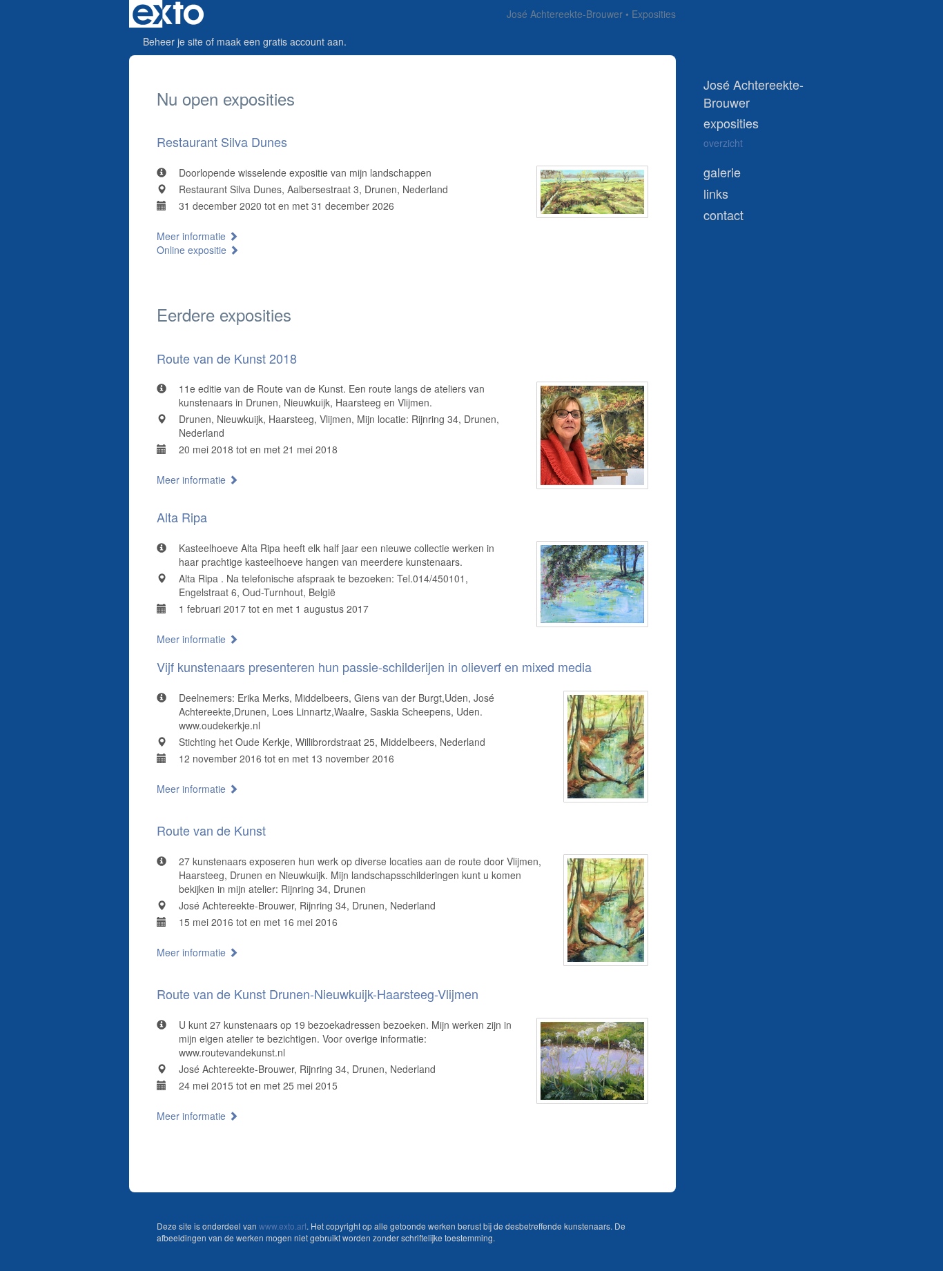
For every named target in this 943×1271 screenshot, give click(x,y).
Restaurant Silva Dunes (222, 141)
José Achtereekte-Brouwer (565, 14)
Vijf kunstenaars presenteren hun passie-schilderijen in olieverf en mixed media (374, 667)
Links (715, 193)
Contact (723, 215)
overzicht (723, 143)
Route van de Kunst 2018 (227, 358)
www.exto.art (283, 1226)
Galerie (722, 172)
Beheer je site (173, 41)
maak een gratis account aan (280, 41)
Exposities (731, 123)
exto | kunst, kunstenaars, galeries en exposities (168, 14)
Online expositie (193, 250)
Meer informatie (193, 236)
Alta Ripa (182, 517)
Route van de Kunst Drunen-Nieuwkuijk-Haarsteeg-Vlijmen (317, 994)
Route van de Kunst (211, 830)
